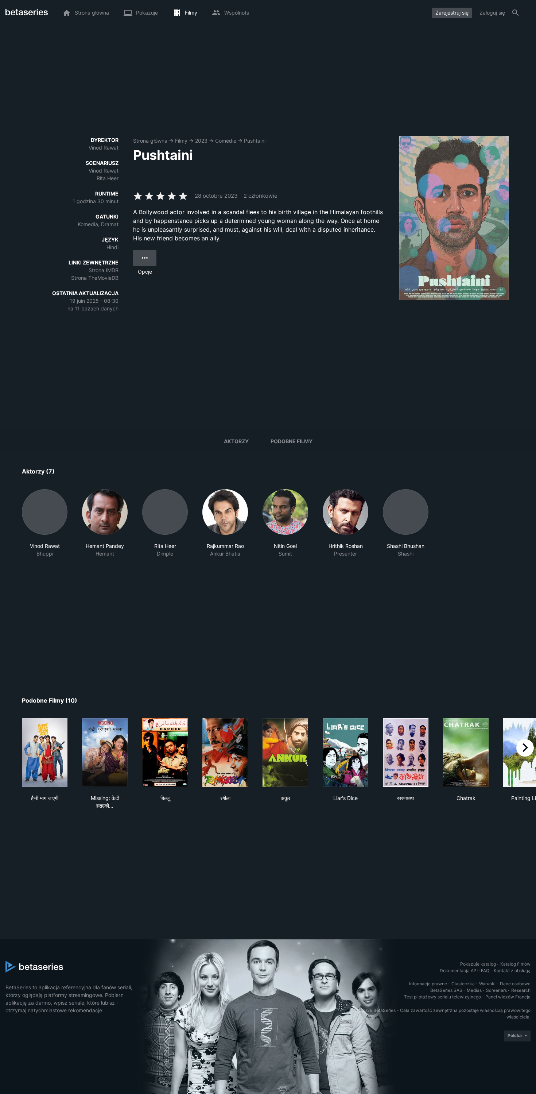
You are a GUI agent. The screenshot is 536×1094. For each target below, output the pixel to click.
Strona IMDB (104, 270)
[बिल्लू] (165, 752)
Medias (474, 990)
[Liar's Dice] (345, 752)
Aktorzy (236, 441)
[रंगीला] (225, 752)
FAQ (485, 970)
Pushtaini (254, 141)
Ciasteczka (463, 983)
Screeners (496, 990)
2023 (201, 141)
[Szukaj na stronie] (516, 13)
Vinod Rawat (104, 147)
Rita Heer (108, 178)
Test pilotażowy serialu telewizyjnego (442, 997)
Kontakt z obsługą (512, 970)
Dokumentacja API (459, 970)
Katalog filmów (515, 964)
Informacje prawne (428, 983)
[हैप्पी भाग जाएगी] (44, 752)
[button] (44, 523)
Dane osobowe (515, 983)
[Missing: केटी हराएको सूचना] (105, 752)
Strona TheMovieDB (95, 278)
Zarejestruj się (452, 12)
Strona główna (150, 141)
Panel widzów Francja (508, 997)
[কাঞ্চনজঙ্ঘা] (405, 752)
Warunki (487, 983)
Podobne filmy (291, 441)
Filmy (181, 141)
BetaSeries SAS (446, 990)
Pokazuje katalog (478, 964)
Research (521, 990)
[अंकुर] (285, 752)
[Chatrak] (466, 752)
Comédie (225, 141)
